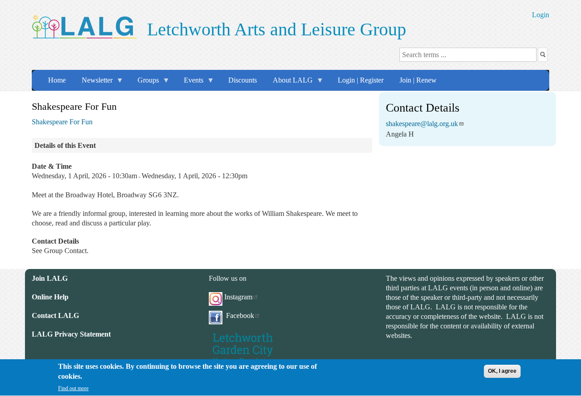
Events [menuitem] (190, 83)
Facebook (239, 315)
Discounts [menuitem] (242, 80)
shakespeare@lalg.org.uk (422, 123)
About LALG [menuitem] (289, 83)
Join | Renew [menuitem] (418, 80)
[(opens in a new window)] (243, 348)
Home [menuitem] (57, 80)
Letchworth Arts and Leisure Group (276, 29)
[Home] (84, 25)
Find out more (73, 388)
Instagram (238, 297)
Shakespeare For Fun (62, 122)
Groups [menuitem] (144, 83)
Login (540, 15)
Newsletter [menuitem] (93, 83)
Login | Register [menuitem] (361, 80)
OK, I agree (502, 371)
